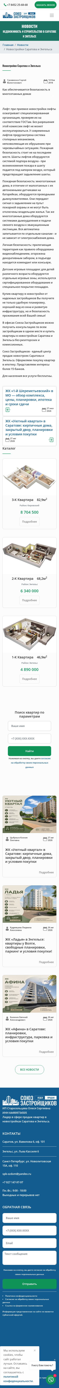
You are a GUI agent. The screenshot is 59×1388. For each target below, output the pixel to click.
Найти (29, 751)
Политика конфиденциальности (21, 1295)
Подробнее (29, 521)
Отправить (29, 1284)
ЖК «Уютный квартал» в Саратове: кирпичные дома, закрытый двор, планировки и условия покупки (29, 427)
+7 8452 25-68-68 (17, 5)
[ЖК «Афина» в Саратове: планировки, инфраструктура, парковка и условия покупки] (29, 993)
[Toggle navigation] (51, 15)
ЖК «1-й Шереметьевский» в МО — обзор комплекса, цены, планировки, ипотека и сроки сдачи (29, 397)
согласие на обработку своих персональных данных (30, 763)
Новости (22, 45)
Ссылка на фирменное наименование (24, 1305)
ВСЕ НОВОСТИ (29, 1069)
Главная (8, 45)
